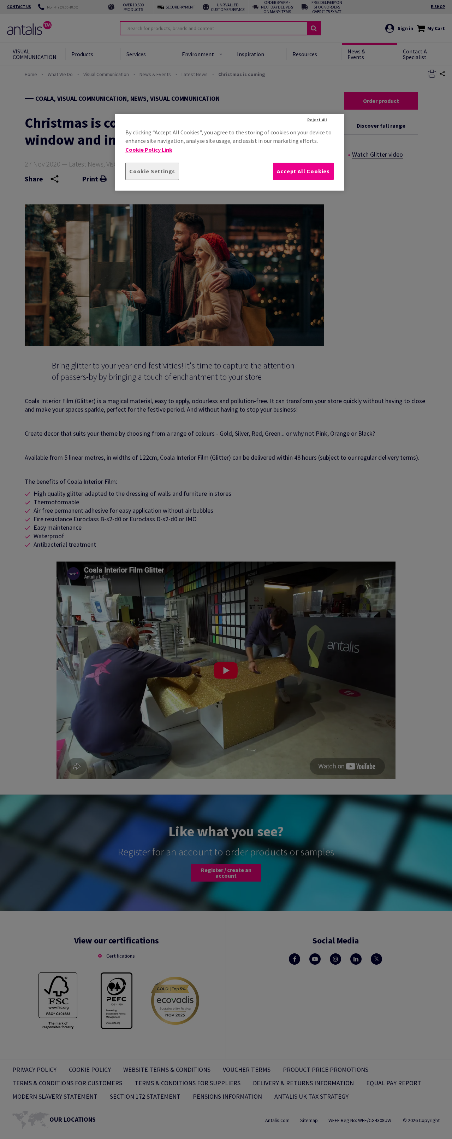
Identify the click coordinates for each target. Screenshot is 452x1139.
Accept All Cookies (303, 171)
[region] (229, 152)
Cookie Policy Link (148, 149)
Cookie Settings (152, 171)
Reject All (317, 119)
